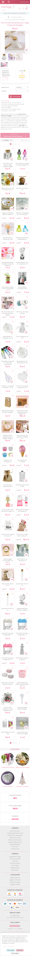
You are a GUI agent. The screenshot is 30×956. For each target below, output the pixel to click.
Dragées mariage (15, 884)
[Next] (19, 144)
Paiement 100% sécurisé (15, 842)
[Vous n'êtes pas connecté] (19, 8)
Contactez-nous (15, 849)
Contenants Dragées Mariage (13, 136)
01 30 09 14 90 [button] (24, 2)
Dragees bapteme (15, 878)
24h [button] (22, 72)
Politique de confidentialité (15, 835)
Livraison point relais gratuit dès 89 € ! (15, 13)
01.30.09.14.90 (15, 916)
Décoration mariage (15, 882)
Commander (17, 96)
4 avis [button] (22, 79)
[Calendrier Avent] (22, 778)
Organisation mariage (15, 856)
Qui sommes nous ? (15, 831)
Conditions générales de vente (15, 833)
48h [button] (22, 74)
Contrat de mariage (15, 859)
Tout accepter (10, 950)
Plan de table (15, 865)
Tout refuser (20, 950)
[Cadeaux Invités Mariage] (22, 759)
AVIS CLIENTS (15, 922)
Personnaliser (15, 953)
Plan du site (15, 846)
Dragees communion (15, 880)
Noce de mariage (15, 863)
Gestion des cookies (15, 837)
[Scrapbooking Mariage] (7, 759)
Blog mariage (15, 870)
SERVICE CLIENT (15, 913)
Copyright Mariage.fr (15, 844)
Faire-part (15, 861)
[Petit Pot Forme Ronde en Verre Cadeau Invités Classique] (15, 42)
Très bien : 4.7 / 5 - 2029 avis (15, 928)
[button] (3, 37)
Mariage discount (15, 868)
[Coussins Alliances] (7, 778)
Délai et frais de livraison (15, 840)
